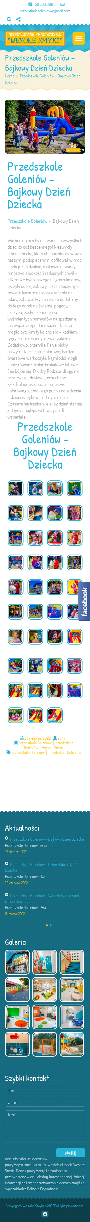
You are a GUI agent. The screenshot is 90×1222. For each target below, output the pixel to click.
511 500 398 (44, 4)
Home (9, 75)
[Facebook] (20, 27)
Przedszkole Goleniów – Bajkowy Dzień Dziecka (47, 839)
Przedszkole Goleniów (28, 221)
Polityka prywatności (69, 1205)
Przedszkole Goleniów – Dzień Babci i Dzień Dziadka (41, 867)
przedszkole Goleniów (64, 752)
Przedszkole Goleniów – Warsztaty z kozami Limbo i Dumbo (42, 898)
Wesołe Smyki (53, 747)
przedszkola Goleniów (35, 742)
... (49, 845)
